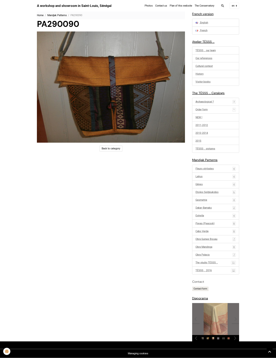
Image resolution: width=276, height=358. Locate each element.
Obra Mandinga (215, 246)
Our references (203, 58)
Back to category (111, 148)
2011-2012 (201, 125)
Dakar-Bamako (215, 207)
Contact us (161, 5)
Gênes (215, 184)
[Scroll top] (270, 352)
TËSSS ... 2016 (215, 270)
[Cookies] (6, 351)
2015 (198, 140)
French (203, 30)
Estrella (215, 215)
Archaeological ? (204, 101)
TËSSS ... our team (205, 50)
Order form (201, 109)
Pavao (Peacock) (215, 223)
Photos (149, 5)
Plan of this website (181, 5)
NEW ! (198, 117)
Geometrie (215, 199)
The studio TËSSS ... (215, 262)
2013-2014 (201, 133)
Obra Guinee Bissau (215, 239)
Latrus (215, 176)
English (203, 22)
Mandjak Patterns (57, 15)
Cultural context (204, 66)
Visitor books (203, 81)
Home (40, 15)
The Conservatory (204, 5)
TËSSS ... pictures (205, 148)
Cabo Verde (215, 231)
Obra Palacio (215, 254)
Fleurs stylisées (215, 168)
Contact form (200, 288)
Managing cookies (138, 353)
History (199, 73)
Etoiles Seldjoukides (215, 192)
